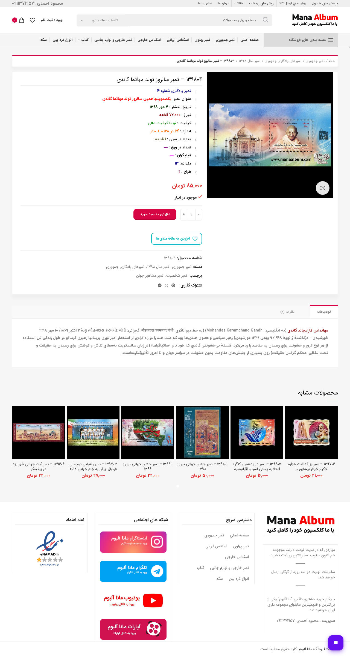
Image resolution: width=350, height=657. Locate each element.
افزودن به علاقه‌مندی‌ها (173, 238)
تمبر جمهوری (315, 61)
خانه (332, 61)
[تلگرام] (159, 285)
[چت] (335, 642)
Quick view (289, 415)
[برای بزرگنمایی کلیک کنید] (322, 188)
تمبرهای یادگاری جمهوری (283, 61)
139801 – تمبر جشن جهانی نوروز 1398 (202, 466)
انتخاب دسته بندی (105, 20)
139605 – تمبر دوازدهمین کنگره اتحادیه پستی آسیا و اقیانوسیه (257, 466)
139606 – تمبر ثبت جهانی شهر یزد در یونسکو (39, 466)
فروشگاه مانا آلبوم (312, 649)
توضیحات (324, 312)
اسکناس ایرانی (216, 546)
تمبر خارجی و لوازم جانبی (229, 568)
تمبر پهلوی (241, 546)
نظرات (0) (287, 312)
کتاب (200, 568)
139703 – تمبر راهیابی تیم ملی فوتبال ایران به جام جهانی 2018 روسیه (93, 469)
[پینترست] (173, 285)
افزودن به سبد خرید (155, 214)
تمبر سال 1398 (249, 61)
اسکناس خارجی (237, 557)
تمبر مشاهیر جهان (149, 275)
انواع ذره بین (239, 579)
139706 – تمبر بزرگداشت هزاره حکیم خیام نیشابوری (311, 466)
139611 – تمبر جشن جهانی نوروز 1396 (148, 466)
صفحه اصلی (239, 535)
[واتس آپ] (166, 285)
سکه (219, 579)
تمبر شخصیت (176, 275)
